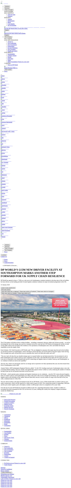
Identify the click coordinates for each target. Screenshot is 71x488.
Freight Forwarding (9, 401)
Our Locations (8, 451)
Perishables (7, 422)
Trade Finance (8, 464)
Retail (5, 424)
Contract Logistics (9, 402)
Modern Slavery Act (6, 475)
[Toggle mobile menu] (1, 238)
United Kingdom (8, 262)
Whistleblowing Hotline (7, 474)
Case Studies (7, 433)
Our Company (8, 37)
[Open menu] (1, 238)
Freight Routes (8, 440)
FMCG (6, 418)
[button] (8, 288)
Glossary (6, 439)
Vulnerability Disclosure (7, 477)
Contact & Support (9, 457)
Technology (7, 425)
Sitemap (3, 467)
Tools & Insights (9, 9)
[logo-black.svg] (4, 3)
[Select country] (1, 74)
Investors (6, 452)
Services (7, 8)
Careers (6, 456)
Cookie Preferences (6, 472)
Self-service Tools (9, 437)
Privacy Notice (5, 470)
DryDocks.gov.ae (15, 463)
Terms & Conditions (6, 469)
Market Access (8, 404)
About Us (7, 446)
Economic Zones (8, 405)
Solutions (7, 6)
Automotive (7, 414)
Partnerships (7, 454)
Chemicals (7, 416)
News (5, 71)
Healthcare (7, 419)
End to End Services (9, 399)
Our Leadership (8, 448)
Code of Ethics (11, 478)
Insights (6, 434)
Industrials (7, 421)
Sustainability (8, 431)
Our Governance (8, 449)
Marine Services (8, 407)
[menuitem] (35, 76)
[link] (37, 28)
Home (6, 259)
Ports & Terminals (9, 409)
